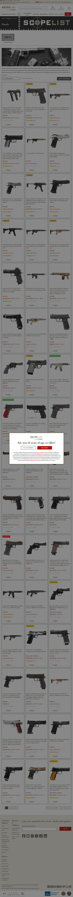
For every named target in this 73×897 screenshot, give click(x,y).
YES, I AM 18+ (44, 447)
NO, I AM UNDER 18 (28, 447)
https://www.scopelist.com (39, 452)
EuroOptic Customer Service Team (33, 460)
